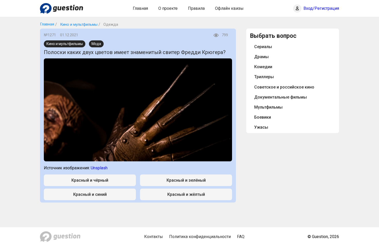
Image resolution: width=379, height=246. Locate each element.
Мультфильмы (268, 107)
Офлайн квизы (229, 8)
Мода (96, 44)
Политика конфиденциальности (200, 236)
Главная (140, 8)
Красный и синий (90, 194)
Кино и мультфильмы (78, 24)
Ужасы (261, 127)
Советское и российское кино (284, 87)
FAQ (240, 236)
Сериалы (263, 46)
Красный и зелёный (186, 180)
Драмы (261, 56)
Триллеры (264, 76)
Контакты (153, 236)
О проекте (168, 8)
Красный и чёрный (89, 180)
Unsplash (99, 167)
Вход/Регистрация (321, 8)
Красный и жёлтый (186, 194)
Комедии (263, 66)
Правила (196, 8)
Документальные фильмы (280, 97)
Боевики (262, 117)
